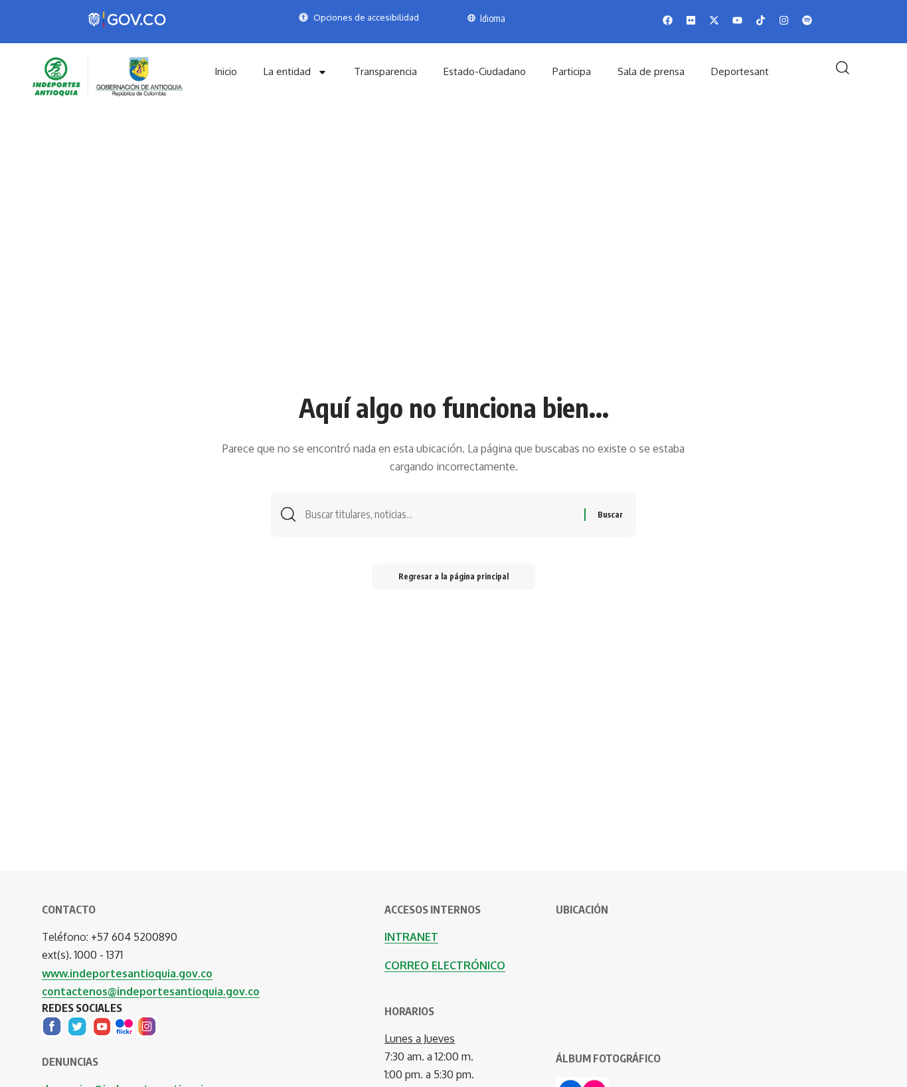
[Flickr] (124, 1025)
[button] (842, 67)
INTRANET (411, 936)
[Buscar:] (439, 514)
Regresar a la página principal (453, 576)
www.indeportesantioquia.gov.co (127, 973)
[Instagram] (147, 1025)
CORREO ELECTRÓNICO (444, 965)
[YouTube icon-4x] (102, 1025)
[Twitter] (77, 1025)
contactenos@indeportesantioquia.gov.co (151, 991)
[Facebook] (52, 1025)
